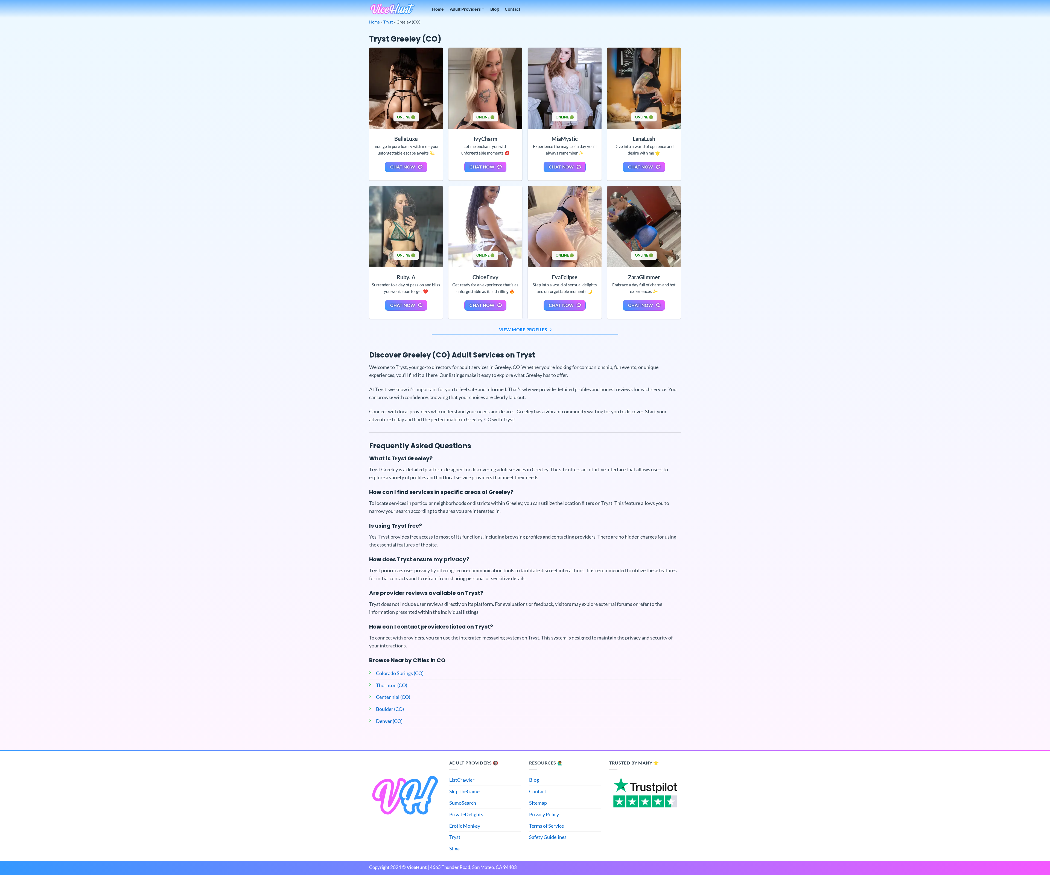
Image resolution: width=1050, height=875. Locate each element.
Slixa (454, 848)
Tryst (388, 21)
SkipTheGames (465, 791)
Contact (512, 8)
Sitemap (538, 803)
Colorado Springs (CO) (400, 673)
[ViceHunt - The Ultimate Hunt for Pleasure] (392, 9)
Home (438, 8)
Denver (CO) (389, 721)
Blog (494, 8)
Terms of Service (546, 826)
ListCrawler (461, 780)
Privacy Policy (544, 814)
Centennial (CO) (393, 697)
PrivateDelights (466, 814)
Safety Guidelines (548, 837)
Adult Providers (465, 8)
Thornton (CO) (391, 685)
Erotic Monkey (464, 826)
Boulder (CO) (390, 709)
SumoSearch (462, 803)
